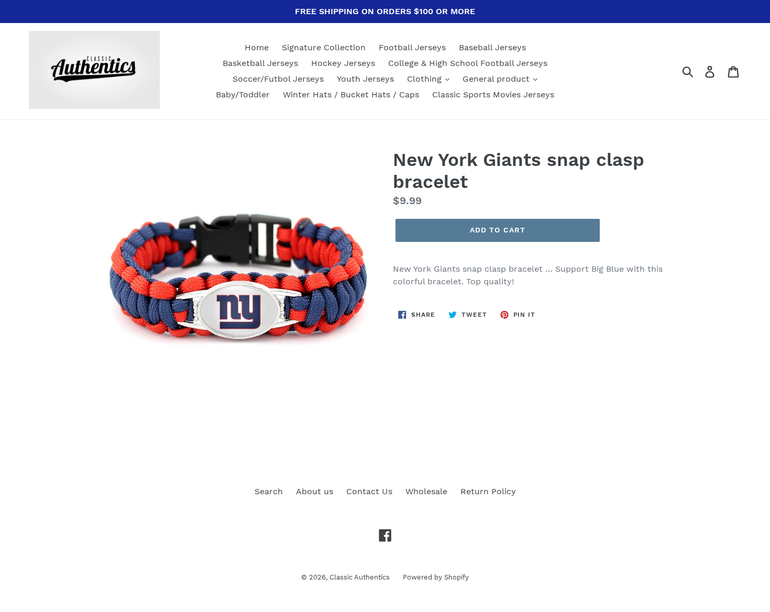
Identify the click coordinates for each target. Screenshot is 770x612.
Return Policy (488, 491)
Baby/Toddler (243, 94)
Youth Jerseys (365, 79)
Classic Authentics (359, 577)
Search (269, 491)
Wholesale (426, 491)
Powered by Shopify (436, 577)
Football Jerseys (412, 47)
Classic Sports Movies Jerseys (493, 94)
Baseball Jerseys (492, 47)
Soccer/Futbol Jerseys (278, 79)
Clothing (425, 79)
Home (257, 47)
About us (314, 491)
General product (497, 79)
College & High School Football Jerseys (467, 63)
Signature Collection (324, 47)
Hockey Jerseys (343, 63)
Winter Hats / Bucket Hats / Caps (351, 94)
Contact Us (369, 491)
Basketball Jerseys (260, 63)
